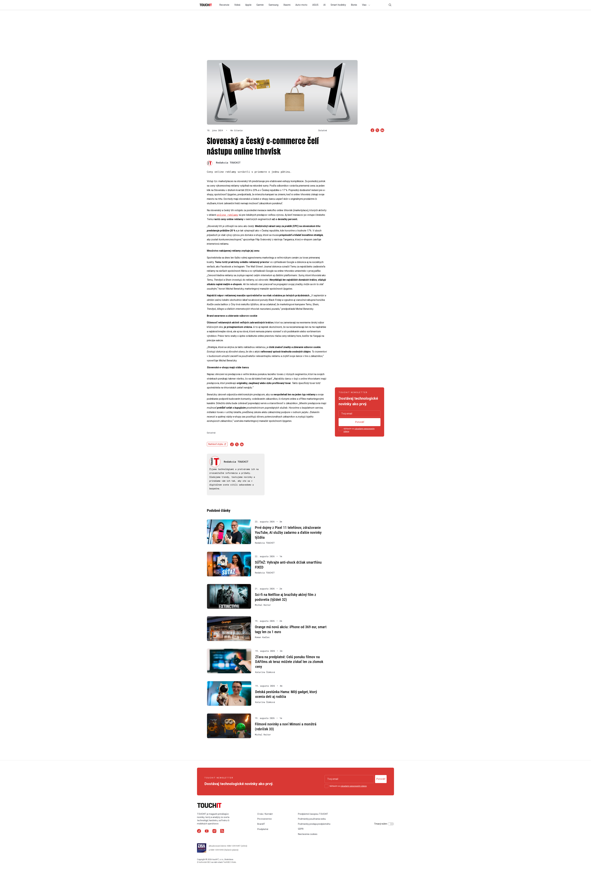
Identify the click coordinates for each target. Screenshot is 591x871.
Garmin (260, 4)
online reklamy (227, 214)
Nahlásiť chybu (215, 444)
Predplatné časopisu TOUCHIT (313, 814)
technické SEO (205, 862)
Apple (248, 4)
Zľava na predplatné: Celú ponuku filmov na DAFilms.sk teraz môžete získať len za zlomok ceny (289, 662)
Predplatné (262, 829)
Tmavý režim (381, 824)
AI (324, 4)
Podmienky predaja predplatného (314, 824)
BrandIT (261, 824)
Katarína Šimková (265, 672)
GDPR (301, 829)
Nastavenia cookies (307, 834)
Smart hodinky (338, 4)
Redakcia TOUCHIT (228, 162)
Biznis (354, 4)
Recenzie (224, 4)
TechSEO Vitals (229, 862)
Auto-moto (301, 4)
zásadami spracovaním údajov (354, 786)
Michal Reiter (263, 605)
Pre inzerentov (264, 819)
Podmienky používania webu (312, 819)
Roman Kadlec (262, 637)
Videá (237, 4)
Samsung (273, 4)
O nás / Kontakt (265, 814)
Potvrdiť (359, 422)
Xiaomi (286, 4)
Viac (364, 4)
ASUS (315, 4)
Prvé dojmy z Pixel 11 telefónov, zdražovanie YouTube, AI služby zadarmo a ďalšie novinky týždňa (288, 532)
